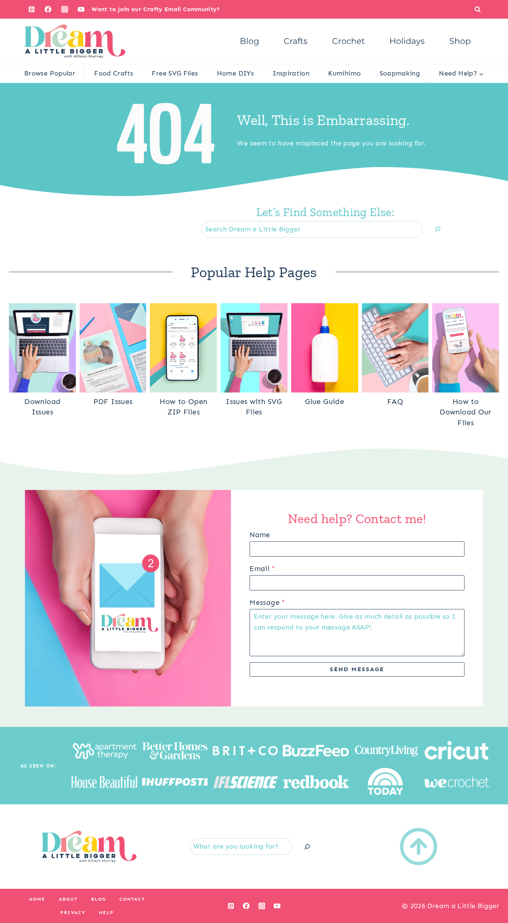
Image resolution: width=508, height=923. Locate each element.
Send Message (357, 669)
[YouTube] (81, 9)
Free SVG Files (175, 73)
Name (260, 535)
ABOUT (68, 899)
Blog (249, 41)
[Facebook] (48, 9)
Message (267, 602)
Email (262, 568)
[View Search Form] (477, 9)
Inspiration (291, 73)
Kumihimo (344, 73)
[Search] (438, 229)
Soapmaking (400, 73)
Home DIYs (235, 73)
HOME (37, 899)
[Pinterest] (31, 9)
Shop (460, 41)
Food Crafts (113, 73)
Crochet (348, 41)
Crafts (296, 41)
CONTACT (132, 899)
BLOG (98, 899)
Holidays (407, 41)
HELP (106, 912)
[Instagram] (64, 9)
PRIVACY (73, 912)
